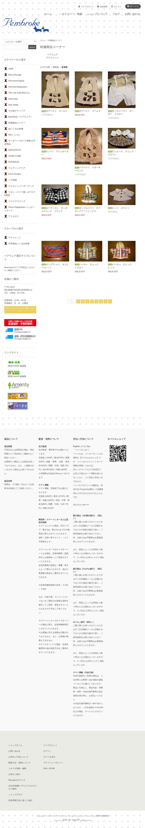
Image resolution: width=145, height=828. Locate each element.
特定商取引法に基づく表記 (20, 800)
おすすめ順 (45, 67)
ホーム (48, 14)
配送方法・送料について (19, 762)
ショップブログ (15, 794)
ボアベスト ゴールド (56, 111)
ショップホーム (15, 745)
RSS (45, 768)
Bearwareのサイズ (16, 780)
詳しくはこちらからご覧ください (20, 309)
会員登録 (103, 7)
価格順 (56, 67)
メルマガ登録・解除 (17, 768)
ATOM (52, 768)
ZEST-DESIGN (102, 816)
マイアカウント (87, 7)
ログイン (117, 7)
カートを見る (49, 757)
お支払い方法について (18, 757)
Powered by (58, 820)
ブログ (116, 14)
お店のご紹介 (14, 774)
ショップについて (97, 14)
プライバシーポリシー (53, 762)
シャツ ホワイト (120, 208)
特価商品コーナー (55, 40)
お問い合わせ (132, 14)
